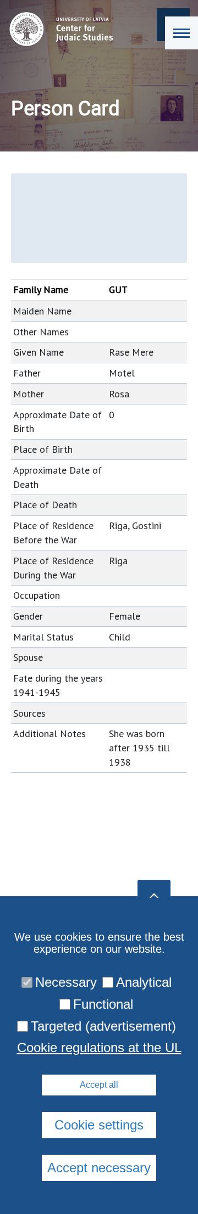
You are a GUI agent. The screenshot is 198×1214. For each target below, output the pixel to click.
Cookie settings (99, 1124)
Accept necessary (99, 1167)
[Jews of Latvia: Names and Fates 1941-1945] (58, 29)
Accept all (99, 1084)
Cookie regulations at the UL (99, 1048)
